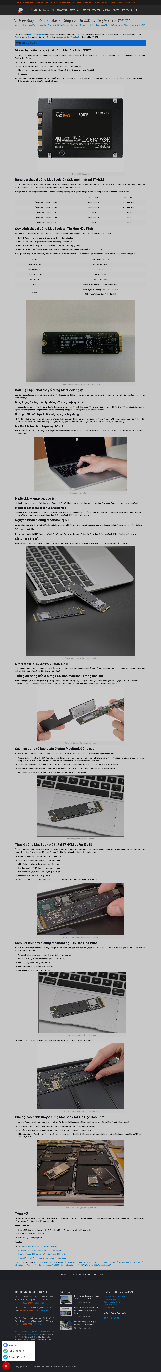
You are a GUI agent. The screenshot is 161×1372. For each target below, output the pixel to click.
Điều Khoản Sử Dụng (112, 1302)
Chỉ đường (39, 1303)
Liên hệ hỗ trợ (109, 1307)
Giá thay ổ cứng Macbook (98, 1262)
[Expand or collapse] (143, 43)
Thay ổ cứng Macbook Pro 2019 (47, 1265)
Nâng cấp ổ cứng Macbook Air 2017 (73, 1262)
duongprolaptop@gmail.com (29, 1332)
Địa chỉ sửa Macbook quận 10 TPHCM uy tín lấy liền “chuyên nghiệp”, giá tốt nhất (54, 25)
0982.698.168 (102, 2)
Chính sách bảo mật (111, 1305)
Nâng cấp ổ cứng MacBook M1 (121, 1262)
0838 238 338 (116, 2)
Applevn (18, 37)
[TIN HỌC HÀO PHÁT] (20, 10)
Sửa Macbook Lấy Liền (30, 1334)
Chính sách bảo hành (112, 1299)
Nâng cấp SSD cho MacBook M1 (98, 1265)
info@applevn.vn (132, 2)
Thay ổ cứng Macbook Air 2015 (46, 1262)
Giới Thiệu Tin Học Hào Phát (114, 1296)
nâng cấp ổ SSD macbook (69, 37)
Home (16, 25)
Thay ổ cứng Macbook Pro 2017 (72, 1265)
